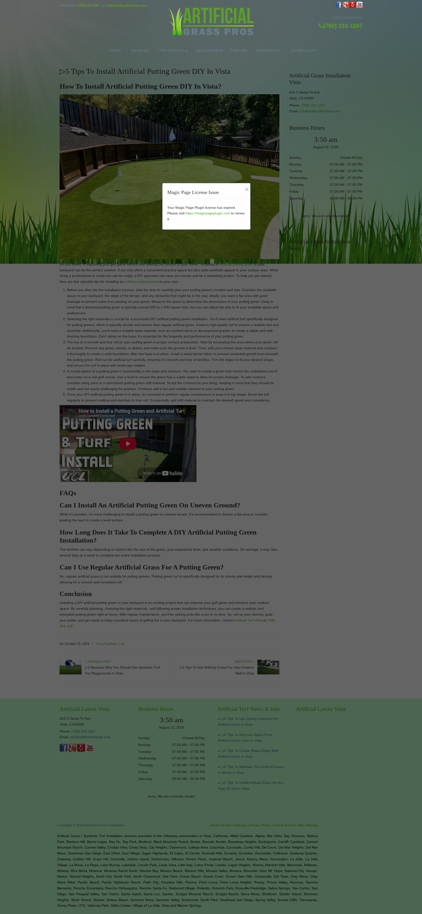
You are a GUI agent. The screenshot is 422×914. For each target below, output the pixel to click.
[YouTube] (359, 6)
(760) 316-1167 (88, 5)
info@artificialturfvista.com (126, 5)
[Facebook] (339, 6)
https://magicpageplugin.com (208, 213)
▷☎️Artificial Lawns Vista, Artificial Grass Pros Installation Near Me (211, 21)
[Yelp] (353, 6)
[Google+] (346, 6)
